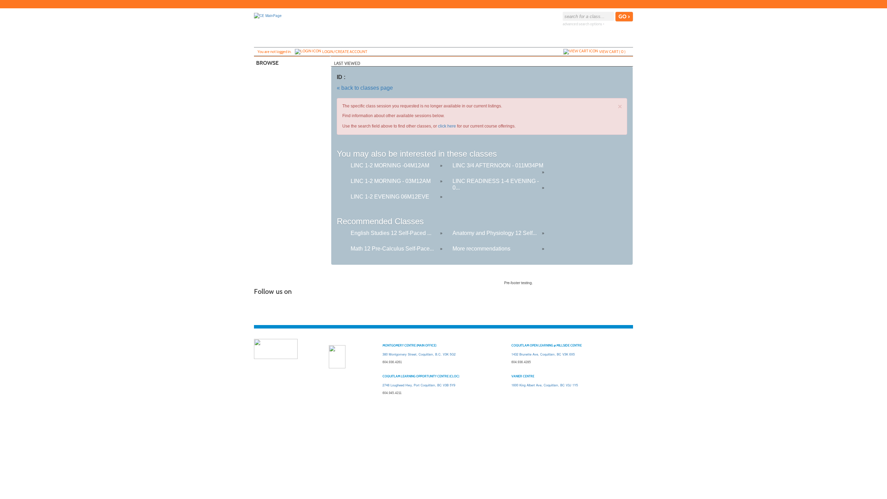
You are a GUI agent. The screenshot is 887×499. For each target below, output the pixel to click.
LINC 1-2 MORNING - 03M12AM (391, 181)
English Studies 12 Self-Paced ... (391, 233)
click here (447, 126)
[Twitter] (615, 4)
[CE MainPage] (268, 15)
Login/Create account (344, 51)
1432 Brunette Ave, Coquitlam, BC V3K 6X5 (543, 354)
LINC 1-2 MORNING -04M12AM (390, 165)
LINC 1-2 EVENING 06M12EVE (390, 197)
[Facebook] (608, 4)
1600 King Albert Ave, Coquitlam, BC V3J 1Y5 (544, 385)
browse (267, 63)
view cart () (612, 51)
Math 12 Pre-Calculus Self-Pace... (392, 249)
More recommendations (481, 249)
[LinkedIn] (622, 4)
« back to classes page (365, 88)
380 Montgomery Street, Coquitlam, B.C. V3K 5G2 (419, 354)
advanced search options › (583, 24)
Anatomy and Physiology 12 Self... (495, 233)
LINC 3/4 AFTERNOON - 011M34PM (498, 165)
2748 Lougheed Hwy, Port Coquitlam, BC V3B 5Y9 (419, 385)
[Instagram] (629, 4)
